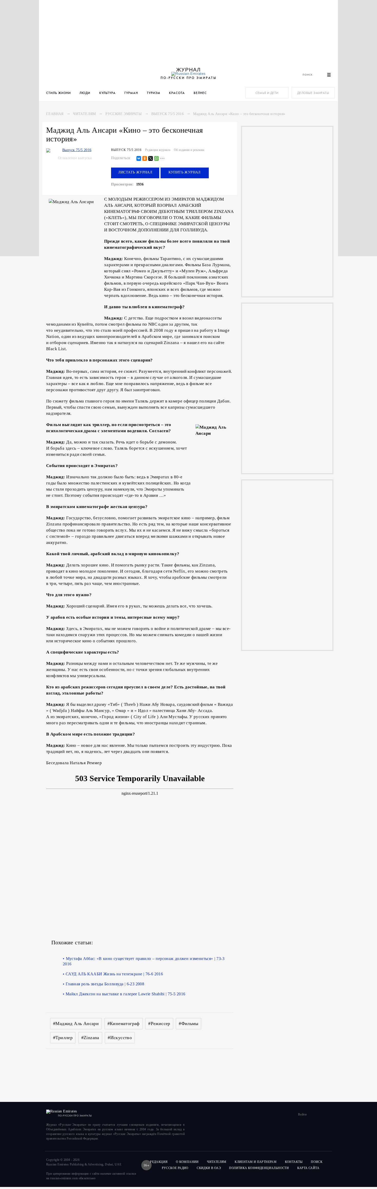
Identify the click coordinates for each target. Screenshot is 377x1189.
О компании (187, 1162)
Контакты (294, 1162)
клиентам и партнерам (255, 1162)
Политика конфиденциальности (259, 1168)
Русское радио (175, 1168)
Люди (85, 93)
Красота (177, 93)
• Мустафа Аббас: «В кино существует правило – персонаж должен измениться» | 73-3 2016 (143, 961)
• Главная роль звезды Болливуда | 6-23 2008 (103, 984)
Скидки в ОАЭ (209, 1168)
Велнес (200, 93)
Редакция (158, 1162)
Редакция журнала (157, 149)
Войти (302, 1114)
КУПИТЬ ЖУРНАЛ (184, 172)
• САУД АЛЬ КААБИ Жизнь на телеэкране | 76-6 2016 (113, 974)
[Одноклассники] (144, 158)
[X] (150, 158)
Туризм (153, 93)
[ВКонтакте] (138, 158)
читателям (216, 1162)
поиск (317, 1162)
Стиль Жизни (58, 93)
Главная (55, 114)
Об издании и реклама (189, 149)
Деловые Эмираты (313, 93)
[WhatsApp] (156, 158)
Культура (107, 93)
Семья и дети (267, 93)
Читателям (84, 114)
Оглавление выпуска (75, 158)
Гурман (131, 93)
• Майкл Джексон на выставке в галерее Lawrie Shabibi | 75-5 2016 (124, 994)
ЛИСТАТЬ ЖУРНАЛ (135, 172)
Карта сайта (308, 1168)
